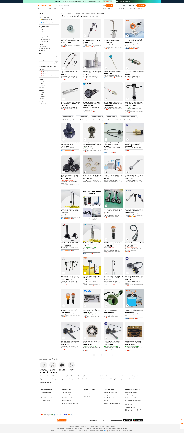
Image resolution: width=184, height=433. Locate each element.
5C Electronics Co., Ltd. (130, 250)
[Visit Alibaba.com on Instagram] (134, 410)
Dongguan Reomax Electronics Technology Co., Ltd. (113, 108)
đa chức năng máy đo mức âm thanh (111, 375)
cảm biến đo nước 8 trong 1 (46, 382)
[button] (104, 5)
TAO (103, 426)
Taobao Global (98, 426)
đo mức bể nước (66, 119)
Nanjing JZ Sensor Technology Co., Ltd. (134, 215)
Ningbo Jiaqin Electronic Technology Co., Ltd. (70, 45)
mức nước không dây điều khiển (62, 379)
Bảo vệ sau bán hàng (66, 400)
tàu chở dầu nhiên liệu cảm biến (75, 375)
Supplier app (93, 420)
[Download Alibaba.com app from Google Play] (138, 420)
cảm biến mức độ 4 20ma (79, 119)
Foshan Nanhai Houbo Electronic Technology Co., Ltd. (92, 150)
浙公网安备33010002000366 (115, 430)
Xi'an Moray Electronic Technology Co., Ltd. (134, 47)
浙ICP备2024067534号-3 (128, 430)
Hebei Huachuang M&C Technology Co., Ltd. (113, 251)
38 (111, 355)
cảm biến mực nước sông (68, 116)
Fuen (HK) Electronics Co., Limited (69, 282)
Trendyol (107, 426)
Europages (112, 426)
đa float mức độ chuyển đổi (124, 119)
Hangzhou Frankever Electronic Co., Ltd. (113, 181)
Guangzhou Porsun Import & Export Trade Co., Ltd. (70, 149)
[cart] (124, 5)
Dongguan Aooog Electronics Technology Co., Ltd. (134, 111)
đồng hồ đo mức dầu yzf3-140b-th (119, 379)
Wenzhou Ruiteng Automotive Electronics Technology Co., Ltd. (134, 149)
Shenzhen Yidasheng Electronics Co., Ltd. (92, 181)
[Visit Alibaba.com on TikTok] (140, 410)
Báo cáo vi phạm (107, 406)
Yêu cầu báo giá (86, 396)
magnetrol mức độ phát (59, 375)
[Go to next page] (114, 355)
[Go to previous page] (91, 355)
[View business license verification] (105, 431)
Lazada (92, 426)
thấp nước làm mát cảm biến (94, 119)
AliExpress (71, 426)
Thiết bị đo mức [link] (100, 13)
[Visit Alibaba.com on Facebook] (126, 410)
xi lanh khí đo (140, 375)
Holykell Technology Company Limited (91, 77)
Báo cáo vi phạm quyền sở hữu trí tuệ (112, 403)
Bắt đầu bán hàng (129, 395)
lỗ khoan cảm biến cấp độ (83, 116)
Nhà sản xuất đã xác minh (88, 393)
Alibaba (62, 13)
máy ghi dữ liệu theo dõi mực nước (93, 375)
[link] (182, 419)
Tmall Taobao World (85, 426)
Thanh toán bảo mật (66, 392)
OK (56, 56)
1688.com (77, 426)
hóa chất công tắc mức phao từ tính (90, 379)
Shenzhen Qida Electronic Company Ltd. (113, 76)
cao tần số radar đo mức (110, 119)
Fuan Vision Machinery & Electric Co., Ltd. (113, 151)
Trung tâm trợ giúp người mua (110, 392)
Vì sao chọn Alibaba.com (46, 392)
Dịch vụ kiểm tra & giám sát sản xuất (70, 403)
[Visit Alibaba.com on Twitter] (131, 410)
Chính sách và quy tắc (67, 406)
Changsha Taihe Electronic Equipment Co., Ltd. (70, 108)
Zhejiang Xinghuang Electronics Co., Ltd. (70, 184)
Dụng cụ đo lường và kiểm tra (88, 13)
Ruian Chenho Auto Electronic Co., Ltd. (70, 249)
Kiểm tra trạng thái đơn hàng (131, 397)
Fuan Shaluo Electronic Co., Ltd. (90, 110)
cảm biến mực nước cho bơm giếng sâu (129, 116)
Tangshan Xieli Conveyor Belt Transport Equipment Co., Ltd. (113, 47)
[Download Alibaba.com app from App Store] (127, 420)
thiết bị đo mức (105, 379)
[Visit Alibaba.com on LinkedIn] (129, 410)
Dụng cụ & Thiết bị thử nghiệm (73, 13)
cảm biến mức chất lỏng (135, 379)
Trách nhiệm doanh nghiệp (47, 397)
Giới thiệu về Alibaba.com (47, 389)
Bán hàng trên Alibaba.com (131, 392)
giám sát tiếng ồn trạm (46, 375)
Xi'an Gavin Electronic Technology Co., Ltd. (92, 45)
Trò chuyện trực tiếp (108, 395)
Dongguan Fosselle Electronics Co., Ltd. (113, 216)
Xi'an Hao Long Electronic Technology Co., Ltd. (70, 77)
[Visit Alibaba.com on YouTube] (137, 410)
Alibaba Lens (47, 420)
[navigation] (49, 184)
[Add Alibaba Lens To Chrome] (61, 420)
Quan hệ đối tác (128, 404)
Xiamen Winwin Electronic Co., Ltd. (133, 77)
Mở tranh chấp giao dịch (109, 397)
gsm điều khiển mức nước (46, 379)
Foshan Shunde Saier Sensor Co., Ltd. (133, 181)
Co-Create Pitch (44, 395)
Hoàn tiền (106, 400)
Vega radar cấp (76, 379)
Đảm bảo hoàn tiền (66, 395)
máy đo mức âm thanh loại (97, 116)
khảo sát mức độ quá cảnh (128, 375)
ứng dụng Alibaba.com (116, 420)
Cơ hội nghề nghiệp (45, 400)
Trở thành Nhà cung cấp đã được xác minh (133, 401)
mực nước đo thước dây (112, 116)
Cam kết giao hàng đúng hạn (68, 397)
